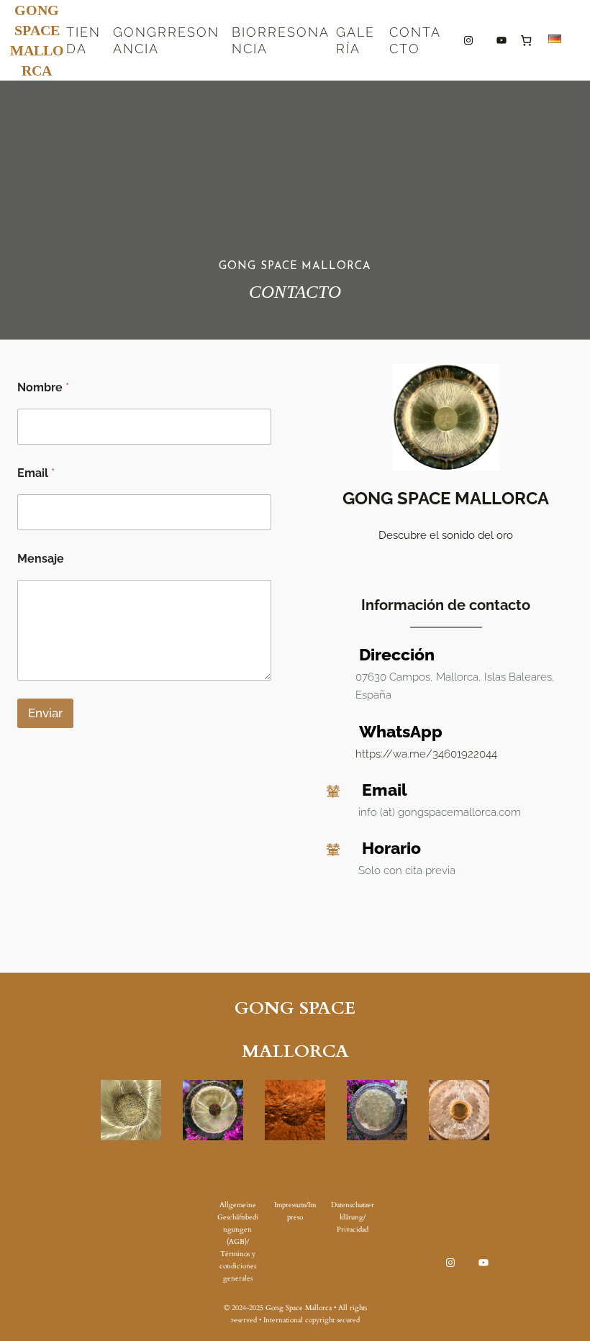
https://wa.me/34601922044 (426, 753)
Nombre (43, 387)
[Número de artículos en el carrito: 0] (526, 40)
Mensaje (40, 558)
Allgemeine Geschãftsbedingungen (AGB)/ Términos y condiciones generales (237, 1241)
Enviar (45, 713)
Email (36, 473)
